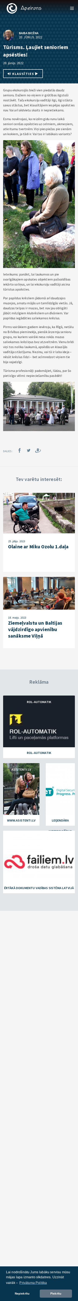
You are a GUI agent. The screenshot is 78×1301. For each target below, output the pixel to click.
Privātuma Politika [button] (33, 1283)
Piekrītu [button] (55, 1293)
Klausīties (23, 74)
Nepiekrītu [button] (22, 1293)
